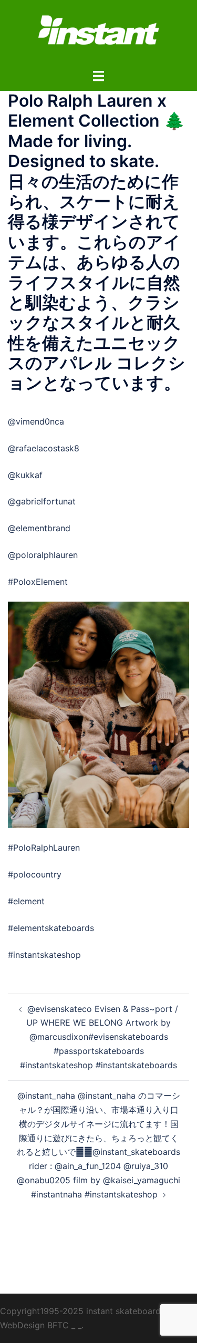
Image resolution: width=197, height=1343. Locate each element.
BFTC (58, 1325)
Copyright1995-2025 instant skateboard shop (91, 1311)
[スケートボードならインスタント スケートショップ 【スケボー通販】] (98, 33)
